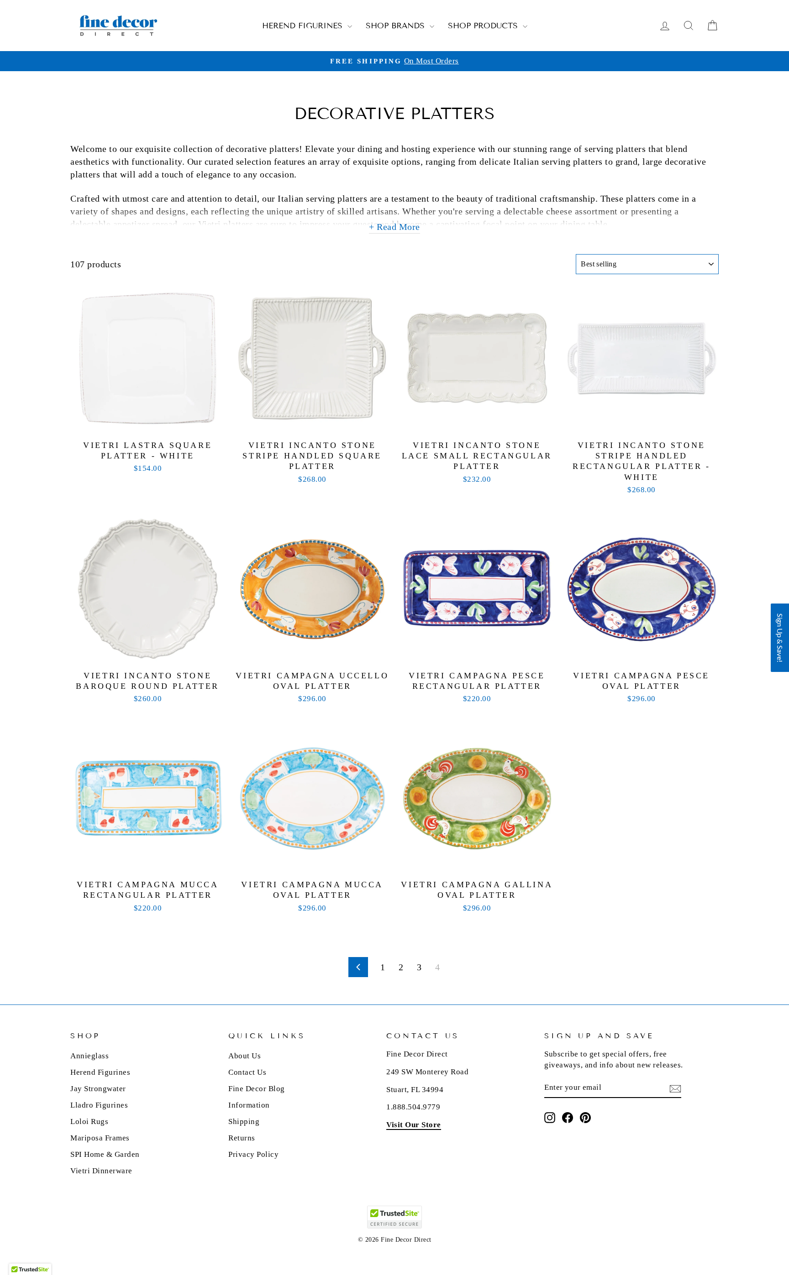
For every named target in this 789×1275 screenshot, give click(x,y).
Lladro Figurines (99, 1105)
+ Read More (394, 227)
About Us (244, 1055)
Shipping (243, 1121)
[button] (780, 638)
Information (249, 1105)
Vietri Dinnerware (101, 1170)
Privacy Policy (253, 1154)
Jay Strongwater (98, 1088)
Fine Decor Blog (256, 1088)
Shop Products (484, 26)
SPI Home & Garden (105, 1154)
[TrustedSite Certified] (394, 1217)
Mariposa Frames (100, 1138)
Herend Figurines (303, 26)
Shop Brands (396, 26)
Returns (241, 1138)
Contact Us (247, 1072)
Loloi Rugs (89, 1121)
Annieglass (89, 1055)
